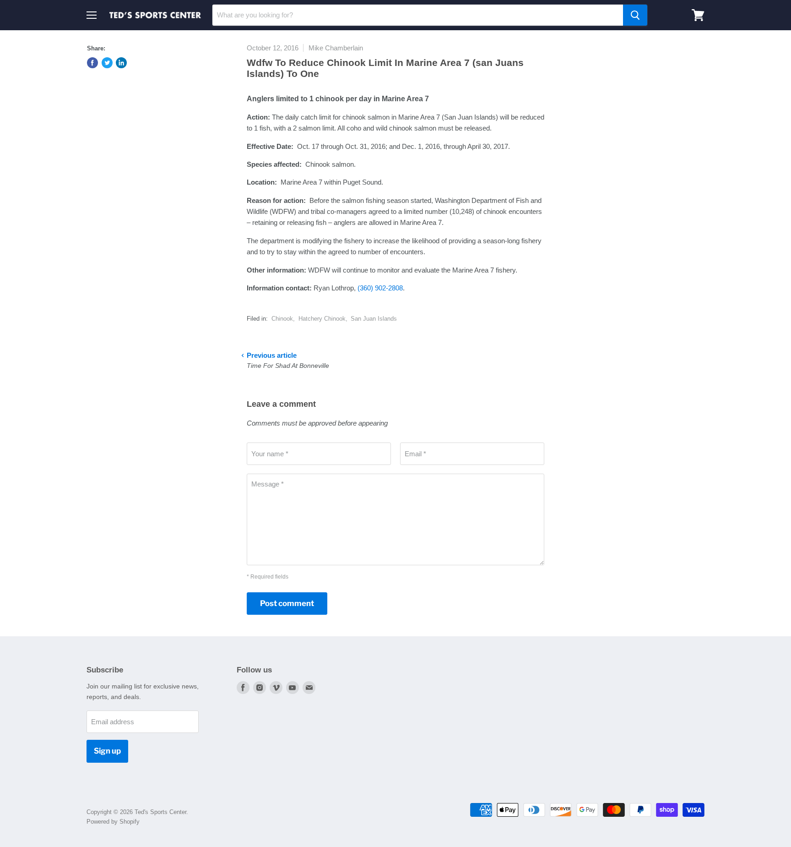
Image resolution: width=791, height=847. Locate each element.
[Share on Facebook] (92, 62)
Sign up (107, 750)
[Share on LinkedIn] (121, 62)
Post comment (287, 603)
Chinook (282, 318)
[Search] (635, 15)
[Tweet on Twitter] (107, 62)
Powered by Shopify (113, 821)
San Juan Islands (374, 318)
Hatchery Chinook (322, 318)
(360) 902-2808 (380, 288)
